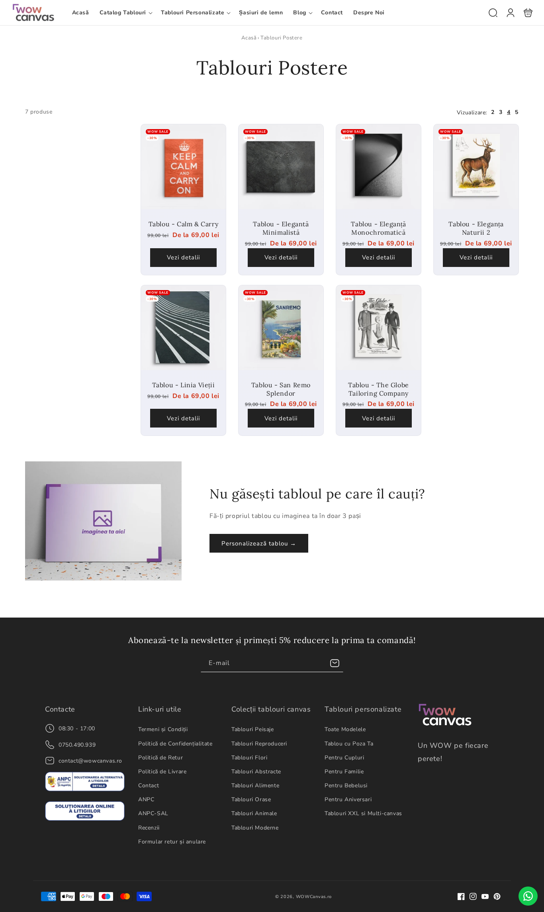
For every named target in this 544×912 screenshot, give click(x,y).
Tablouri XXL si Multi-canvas (363, 813)
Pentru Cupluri (344, 757)
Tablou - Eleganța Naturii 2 (476, 167)
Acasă (248, 37)
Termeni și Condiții (163, 729)
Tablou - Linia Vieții (183, 327)
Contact (148, 785)
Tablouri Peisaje (252, 729)
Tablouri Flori (249, 757)
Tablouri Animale (254, 813)
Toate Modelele (345, 729)
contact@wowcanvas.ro (90, 761)
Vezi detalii (183, 258)
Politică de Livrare (162, 771)
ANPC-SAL (153, 813)
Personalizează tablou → (258, 543)
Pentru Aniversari (348, 799)
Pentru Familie (344, 771)
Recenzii (149, 828)
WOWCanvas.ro (314, 897)
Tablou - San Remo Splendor (281, 327)
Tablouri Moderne (255, 828)
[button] (125, 13)
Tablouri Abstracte (256, 771)
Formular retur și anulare (172, 841)
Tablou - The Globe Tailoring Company (378, 327)
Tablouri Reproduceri (259, 743)
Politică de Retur (160, 757)
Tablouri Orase (251, 799)
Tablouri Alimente (255, 785)
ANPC (146, 799)
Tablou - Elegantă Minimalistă (281, 167)
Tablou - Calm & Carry (183, 167)
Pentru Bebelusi (346, 785)
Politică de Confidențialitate (175, 743)
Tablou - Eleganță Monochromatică (378, 167)
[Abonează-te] (334, 663)
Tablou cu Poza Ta (349, 743)
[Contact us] (528, 896)
